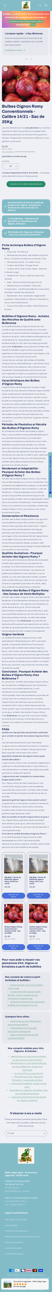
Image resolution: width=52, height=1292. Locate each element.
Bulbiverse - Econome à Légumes (25, 1275)
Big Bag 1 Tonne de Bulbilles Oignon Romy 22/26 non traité (13, 880)
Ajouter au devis (13, 896)
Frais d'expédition (8, 151)
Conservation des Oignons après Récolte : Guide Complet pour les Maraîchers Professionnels (24, 995)
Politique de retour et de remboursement (22, 1237)
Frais (33, 25)
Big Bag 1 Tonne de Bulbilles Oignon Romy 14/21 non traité (38, 880)
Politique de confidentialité (16, 1231)
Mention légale (11, 1225)
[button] (5, 5)
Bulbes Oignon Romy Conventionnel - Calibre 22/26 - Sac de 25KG (13, 930)
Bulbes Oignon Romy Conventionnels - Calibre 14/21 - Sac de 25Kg (38, 930)
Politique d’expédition (37, 1289)
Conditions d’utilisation (18, 1289)
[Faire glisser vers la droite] (31, 59)
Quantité (5, 161)
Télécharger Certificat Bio (16, 1220)
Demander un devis (34, 21)
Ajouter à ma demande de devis (26, 184)
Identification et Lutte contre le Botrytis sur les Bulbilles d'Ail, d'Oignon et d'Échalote (28, 1066)
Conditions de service (14, 1254)
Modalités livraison (13, 50)
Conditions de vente (13, 1248)
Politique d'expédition (14, 1242)
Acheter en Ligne (16, 21)
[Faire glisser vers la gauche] (20, 59)
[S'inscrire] (44, 1133)
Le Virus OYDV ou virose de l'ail (28, 1073)
